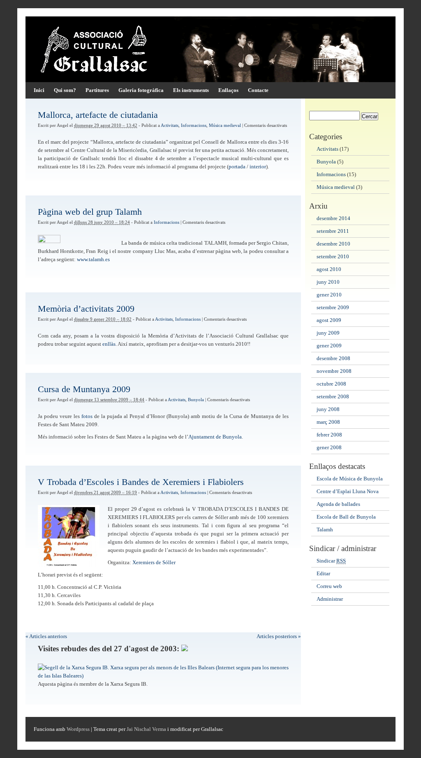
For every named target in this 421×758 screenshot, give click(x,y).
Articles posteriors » (279, 636)
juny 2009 (328, 333)
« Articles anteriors (46, 636)
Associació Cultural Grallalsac (210, 49)
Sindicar (331, 561)
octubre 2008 (331, 384)
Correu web (329, 586)
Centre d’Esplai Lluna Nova (348, 491)
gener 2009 (329, 346)
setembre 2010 (333, 257)
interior (258, 167)
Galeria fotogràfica (141, 90)
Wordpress (78, 729)
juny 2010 (328, 282)
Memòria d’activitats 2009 (86, 308)
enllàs (109, 344)
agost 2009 (329, 320)
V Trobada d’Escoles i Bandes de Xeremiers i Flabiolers (141, 482)
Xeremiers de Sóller (154, 562)
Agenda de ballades (338, 504)
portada (237, 167)
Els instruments (191, 90)
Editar (323, 574)
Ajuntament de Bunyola (215, 437)
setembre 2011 (333, 231)
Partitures (97, 90)
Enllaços (228, 90)
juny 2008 (328, 409)
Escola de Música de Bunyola (350, 479)
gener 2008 (329, 447)
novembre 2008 (334, 371)
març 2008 (328, 422)
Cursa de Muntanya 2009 (84, 389)
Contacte (258, 90)
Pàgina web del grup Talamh (90, 212)
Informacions (193, 125)
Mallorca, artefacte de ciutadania (98, 115)
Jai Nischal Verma (146, 729)
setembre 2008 (333, 397)
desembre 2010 (333, 244)
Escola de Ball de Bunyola (346, 517)
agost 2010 (329, 269)
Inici (39, 90)
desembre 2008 (333, 358)
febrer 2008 (329, 435)
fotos (87, 416)
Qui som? (65, 90)
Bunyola (196, 399)
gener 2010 (329, 295)
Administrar (330, 599)
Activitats (169, 125)
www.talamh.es (93, 259)
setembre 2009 (333, 307)
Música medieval (225, 125)
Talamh (325, 530)
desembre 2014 (333, 218)
